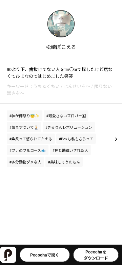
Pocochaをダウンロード (96, 255)
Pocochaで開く (44, 255)
